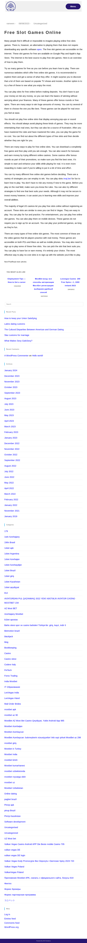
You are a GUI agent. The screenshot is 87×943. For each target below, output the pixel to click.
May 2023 (9, 415)
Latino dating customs (14, 324)
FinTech (8, 670)
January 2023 (10, 438)
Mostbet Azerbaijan (13, 726)
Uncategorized (40, 23)
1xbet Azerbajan (12, 559)
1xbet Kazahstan (12, 582)
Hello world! (37, 355)
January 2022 (10, 505)
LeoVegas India (11, 692)
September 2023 (12, 393)
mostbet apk (10, 709)
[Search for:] (44, 304)
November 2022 (11, 449)
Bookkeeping (10, 648)
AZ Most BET (10, 608)
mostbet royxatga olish (15, 777)
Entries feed (10, 918)
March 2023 (10, 426)
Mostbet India (10, 754)
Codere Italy (10, 664)
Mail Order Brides (12, 704)
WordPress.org (11, 927)
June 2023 (9, 410)
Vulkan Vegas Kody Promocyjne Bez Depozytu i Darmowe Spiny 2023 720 (39, 861)
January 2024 (10, 370)
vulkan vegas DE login (14, 855)
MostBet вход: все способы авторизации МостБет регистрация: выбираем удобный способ (43, 285)
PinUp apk (9, 805)
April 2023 (9, 421)
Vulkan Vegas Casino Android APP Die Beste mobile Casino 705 (34, 844)
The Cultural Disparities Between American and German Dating (34, 329)
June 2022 (9, 477)
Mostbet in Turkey (12, 749)
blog (6, 642)
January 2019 (10, 516)
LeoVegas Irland (12, 698)
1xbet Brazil (9, 570)
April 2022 (9, 488)
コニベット (9, 900)
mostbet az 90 (11, 715)
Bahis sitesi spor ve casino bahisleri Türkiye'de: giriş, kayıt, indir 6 (35, 625)
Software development (14, 822)
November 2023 (11, 381)
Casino (7, 653)
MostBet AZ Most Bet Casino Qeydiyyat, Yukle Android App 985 (34, 721)
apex (39, 49)
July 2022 (8, 471)
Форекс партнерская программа (20, 895)
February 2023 (11, 432)
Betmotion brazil (12, 631)
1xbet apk (9, 548)
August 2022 (10, 466)
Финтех (7, 883)
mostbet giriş (10, 743)
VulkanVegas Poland (14, 872)
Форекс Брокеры (12, 889)
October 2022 (10, 454)
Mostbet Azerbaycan (14, 732)
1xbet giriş (9, 576)
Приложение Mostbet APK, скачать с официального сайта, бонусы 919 (38, 878)
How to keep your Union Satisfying (20, 318)
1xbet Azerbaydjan (13, 565)
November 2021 (11, 511)
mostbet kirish (11, 760)
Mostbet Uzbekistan (13, 788)
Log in (7, 914)
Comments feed (11, 923)
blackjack (8, 636)
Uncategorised (11, 827)
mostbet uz (9, 782)
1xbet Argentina (11, 553)
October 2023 (10, 387)
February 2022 (11, 499)
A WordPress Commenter (16, 355)
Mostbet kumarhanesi (14, 765)
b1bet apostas (11, 619)
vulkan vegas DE (12, 850)
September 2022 (12, 460)
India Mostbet (10, 681)
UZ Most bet (10, 838)
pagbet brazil (10, 799)
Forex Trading (10, 676)
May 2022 (9, 483)
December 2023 (11, 376)
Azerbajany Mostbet (13, 614)
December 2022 (11, 443)
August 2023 (10, 398)
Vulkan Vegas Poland (14, 866)
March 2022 (10, 494)
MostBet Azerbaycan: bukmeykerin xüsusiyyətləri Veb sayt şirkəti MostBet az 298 (42, 737)
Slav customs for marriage (16, 335)
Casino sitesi (10, 659)
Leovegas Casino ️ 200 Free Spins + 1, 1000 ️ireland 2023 (70, 282)
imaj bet (67, 178)
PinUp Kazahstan (12, 816)
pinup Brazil (9, 810)
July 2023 (8, 404)
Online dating (10, 793)
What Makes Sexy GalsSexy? (18, 341)
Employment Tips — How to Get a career (17, 280)
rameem (10, 23)
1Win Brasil (9, 542)
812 (6, 593)
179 (6, 531)
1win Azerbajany (12, 537)
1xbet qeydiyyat (11, 587)
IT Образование (12, 687)
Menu (73, 6)
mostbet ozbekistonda (14, 771)
